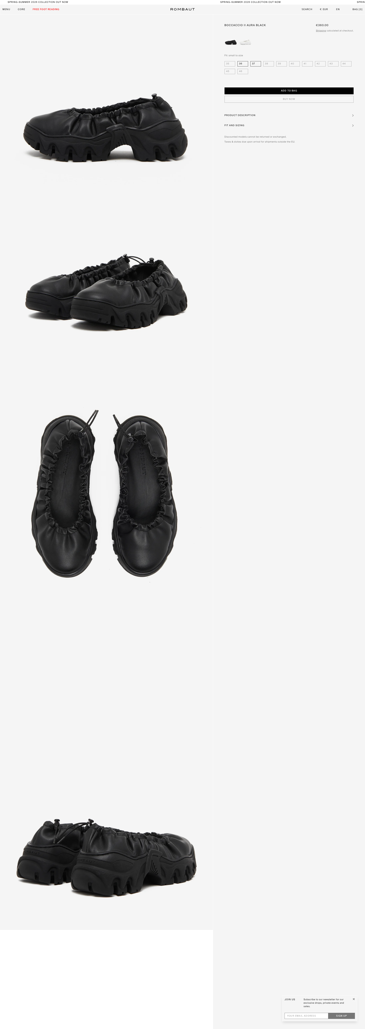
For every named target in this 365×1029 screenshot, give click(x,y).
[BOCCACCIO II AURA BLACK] (231, 40)
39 (279, 64)
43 (331, 64)
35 (227, 64)
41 (305, 64)
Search (307, 9)
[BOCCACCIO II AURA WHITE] (245, 40)
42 (318, 64)
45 (227, 71)
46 (240, 71)
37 (253, 64)
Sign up (341, 1016)
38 (266, 64)
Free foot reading (46, 9)
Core (21, 9)
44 (344, 64)
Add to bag (289, 91)
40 (292, 64)
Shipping (321, 31)
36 (240, 64)
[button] (289, 115)
